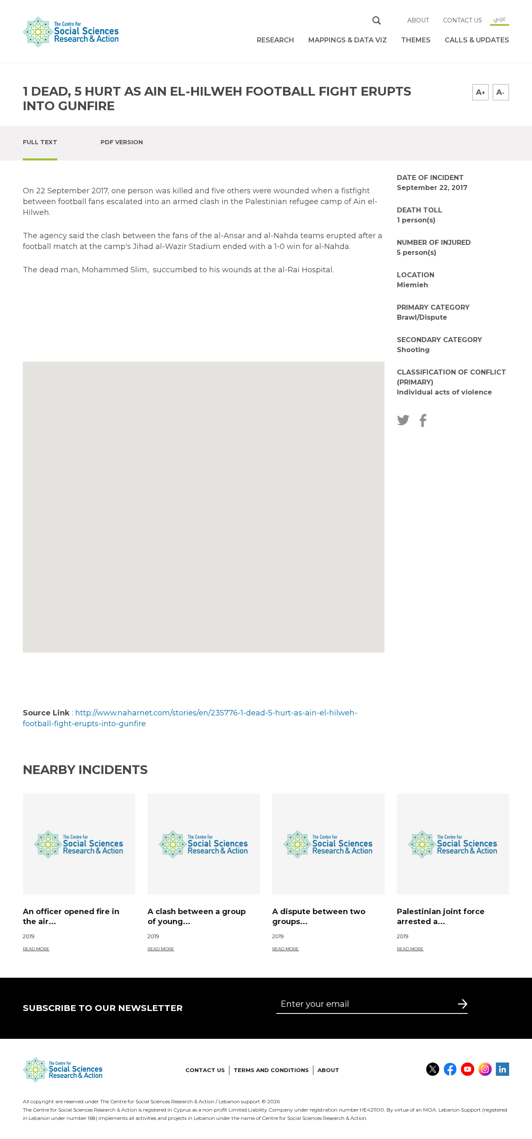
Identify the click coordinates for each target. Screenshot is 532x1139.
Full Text (40, 142)
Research (275, 40)
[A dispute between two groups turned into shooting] (328, 844)
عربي (499, 18)
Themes (416, 40)
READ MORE (36, 949)
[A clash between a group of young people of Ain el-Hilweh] (204, 844)
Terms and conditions (271, 1070)
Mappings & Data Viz (347, 40)
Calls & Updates (477, 40)
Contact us (462, 20)
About (418, 20)
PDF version (122, 142)
